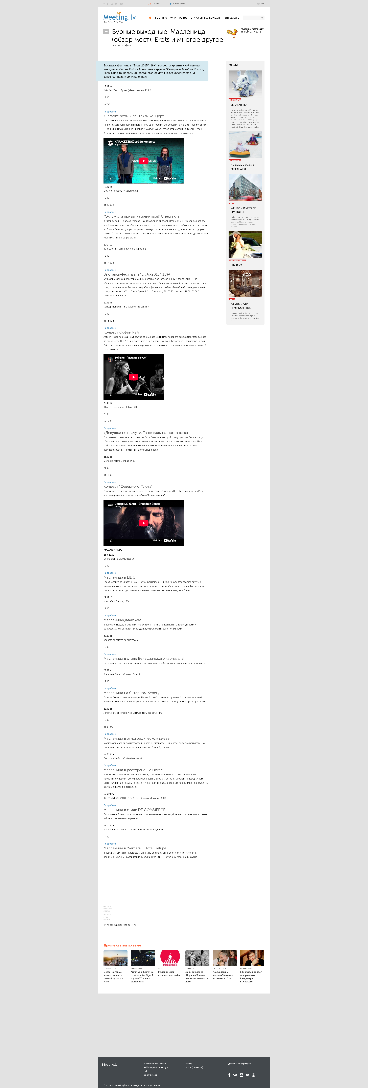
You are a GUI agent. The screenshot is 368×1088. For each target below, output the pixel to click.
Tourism (161, 17)
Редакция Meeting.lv (252, 29)
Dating (156, 4)
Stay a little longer (205, 17)
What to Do (178, 17)
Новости (116, 45)
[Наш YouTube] (121, 3)
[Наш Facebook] (104, 3)
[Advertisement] (155, 882)
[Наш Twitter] (116, 3)
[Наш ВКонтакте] (108, 3)
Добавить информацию (239, 1064)
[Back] (106, 31)
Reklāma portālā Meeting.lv (156, 1067)
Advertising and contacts (155, 1064)
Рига (125, 925)
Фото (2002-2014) (194, 1067)
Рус (263, 4)
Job (145, 1071)
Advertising (179, 4)
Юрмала (118, 925)
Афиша (127, 45)
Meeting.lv (109, 1064)
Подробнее (109, 111)
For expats (231, 17)
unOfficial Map (150, 1075)
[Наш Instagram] (112, 3)
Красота (132, 925)
